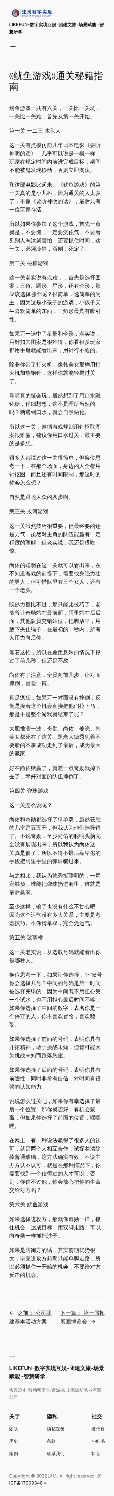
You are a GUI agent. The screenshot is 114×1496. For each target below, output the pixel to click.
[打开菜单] (13, 45)
